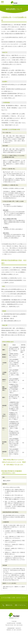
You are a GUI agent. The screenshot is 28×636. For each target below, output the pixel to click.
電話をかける (9, 605)
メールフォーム (21, 605)
